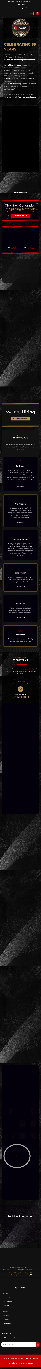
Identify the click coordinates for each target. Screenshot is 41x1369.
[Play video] (17, 1156)
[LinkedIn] (19, 7)
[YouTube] (26, 7)
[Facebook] (15, 7)
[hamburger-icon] (31, 13)
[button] (37, 13)
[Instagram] (22, 7)
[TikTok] (26, 1274)
